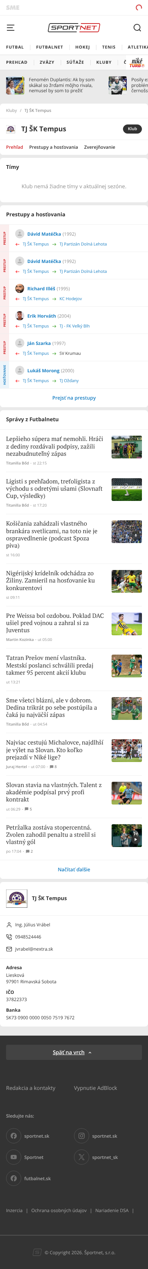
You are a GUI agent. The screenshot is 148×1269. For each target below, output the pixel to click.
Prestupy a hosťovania (53, 147)
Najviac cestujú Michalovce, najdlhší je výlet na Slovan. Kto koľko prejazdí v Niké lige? (55, 750)
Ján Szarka (39, 343)
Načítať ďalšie (74, 869)
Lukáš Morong (43, 370)
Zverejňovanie (99, 147)
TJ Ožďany (69, 381)
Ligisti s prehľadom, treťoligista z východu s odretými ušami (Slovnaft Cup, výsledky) (54, 489)
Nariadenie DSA (112, 1210)
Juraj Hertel (16, 766)
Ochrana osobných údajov (59, 1210)
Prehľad (14, 147)
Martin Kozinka (20, 639)
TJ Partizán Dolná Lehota (83, 244)
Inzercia (14, 1210)
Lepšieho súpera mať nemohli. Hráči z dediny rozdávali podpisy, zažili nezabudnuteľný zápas (54, 446)
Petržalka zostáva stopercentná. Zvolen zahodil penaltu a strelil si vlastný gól (51, 835)
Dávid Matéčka (44, 234)
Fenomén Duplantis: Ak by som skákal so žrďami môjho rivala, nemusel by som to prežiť (61, 85)
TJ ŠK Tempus (36, 244)
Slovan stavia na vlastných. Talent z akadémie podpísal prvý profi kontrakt (54, 792)
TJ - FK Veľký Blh (75, 326)
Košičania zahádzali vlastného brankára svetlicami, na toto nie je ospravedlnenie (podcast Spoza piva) (52, 534)
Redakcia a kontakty (30, 1087)
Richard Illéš (41, 288)
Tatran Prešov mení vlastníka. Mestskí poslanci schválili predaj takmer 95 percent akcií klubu (49, 665)
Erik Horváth (41, 316)
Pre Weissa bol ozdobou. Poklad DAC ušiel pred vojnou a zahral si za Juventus (55, 623)
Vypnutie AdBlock (95, 1087)
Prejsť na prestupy (74, 397)
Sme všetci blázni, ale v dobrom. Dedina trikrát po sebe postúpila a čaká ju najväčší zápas (51, 708)
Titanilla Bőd (17, 463)
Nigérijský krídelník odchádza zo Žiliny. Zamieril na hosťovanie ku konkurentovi (50, 581)
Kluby (11, 110)
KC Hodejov (71, 299)
